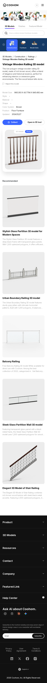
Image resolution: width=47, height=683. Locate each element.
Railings (31, 56)
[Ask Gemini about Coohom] (25, 613)
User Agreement (21, 649)
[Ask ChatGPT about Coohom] (5, 613)
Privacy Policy (9, 649)
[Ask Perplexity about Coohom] (12, 613)
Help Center (10, 598)
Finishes (22, 26)
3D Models (9, 26)
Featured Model (35, 26)
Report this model (12, 84)
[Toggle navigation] (42, 5)
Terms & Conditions (36, 649)
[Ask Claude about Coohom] (18, 613)
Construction (19, 56)
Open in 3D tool (35, 122)
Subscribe (38, 636)
